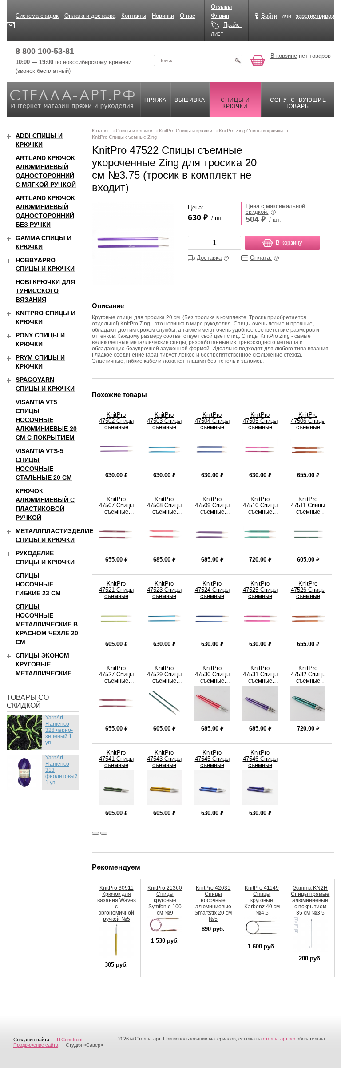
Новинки (163, 15)
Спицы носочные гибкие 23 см (38, 584)
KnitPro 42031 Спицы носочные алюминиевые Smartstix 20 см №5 (213, 903)
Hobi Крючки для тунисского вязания (45, 290)
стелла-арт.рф (279, 1038)
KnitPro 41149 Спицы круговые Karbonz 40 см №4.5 (262, 900)
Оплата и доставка (89, 15)
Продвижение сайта (35, 1045)
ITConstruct (70, 1039)
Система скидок (37, 15)
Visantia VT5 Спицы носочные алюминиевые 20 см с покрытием (46, 419)
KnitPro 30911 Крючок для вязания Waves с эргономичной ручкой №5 (116, 903)
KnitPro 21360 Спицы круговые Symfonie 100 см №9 (164, 900)
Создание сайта (31, 1039)
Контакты (133, 15)
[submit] (237, 60)
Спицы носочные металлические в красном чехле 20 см (47, 624)
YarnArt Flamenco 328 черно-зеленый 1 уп (59, 730)
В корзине (283, 55)
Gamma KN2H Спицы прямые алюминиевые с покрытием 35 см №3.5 (310, 900)
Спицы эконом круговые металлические (43, 664)
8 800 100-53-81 (45, 51)
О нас (187, 15)
